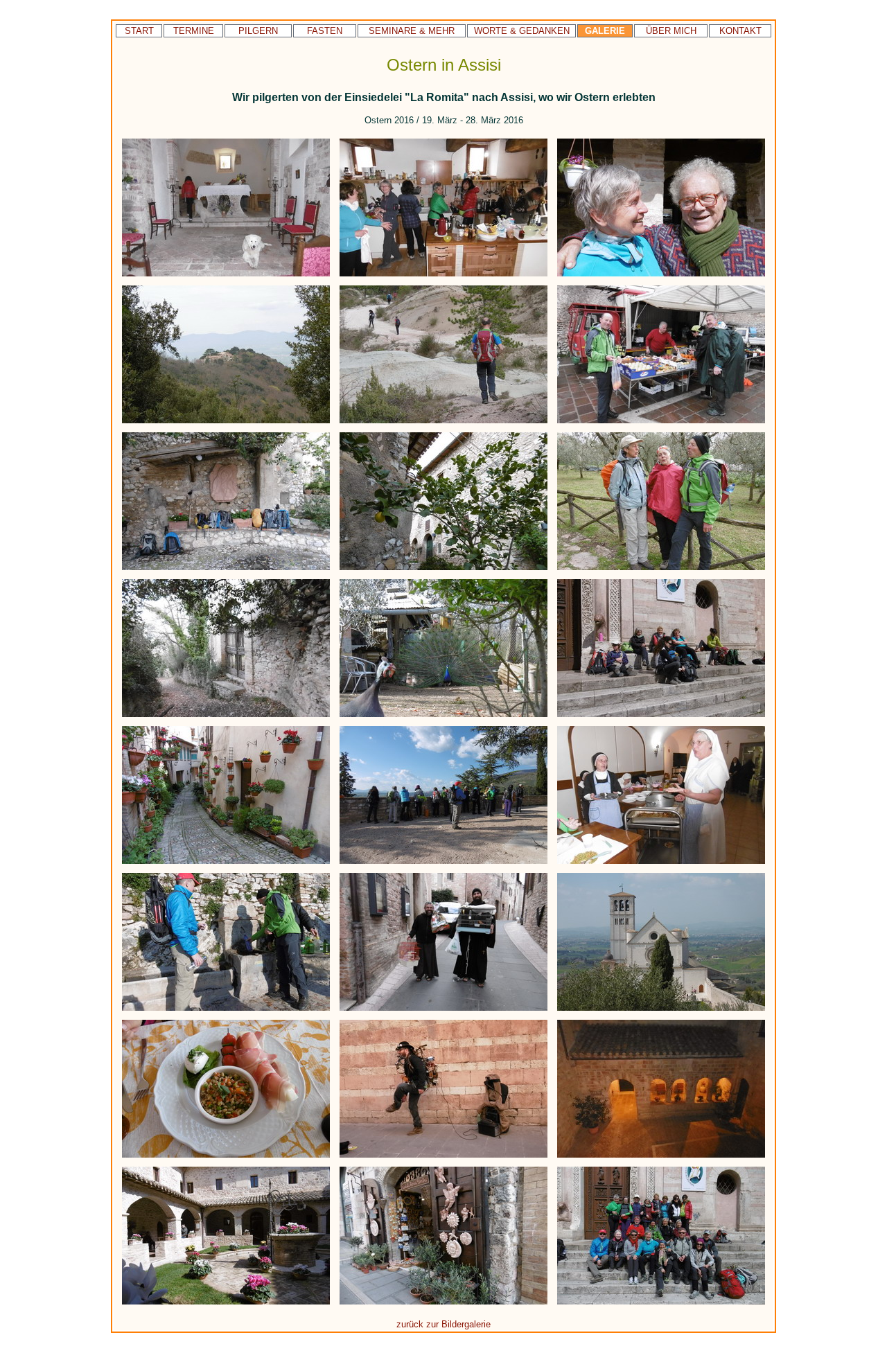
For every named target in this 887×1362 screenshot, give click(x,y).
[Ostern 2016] (227, 277)
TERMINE (193, 31)
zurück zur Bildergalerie (443, 1324)
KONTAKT (740, 31)
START (139, 31)
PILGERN (258, 31)
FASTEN (324, 31)
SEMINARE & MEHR (412, 31)
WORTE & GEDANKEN (522, 31)
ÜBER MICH (671, 31)
